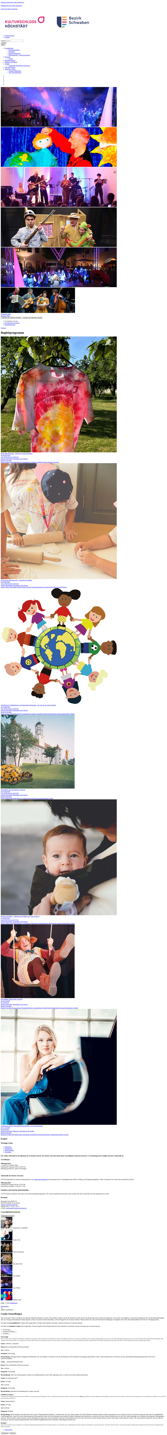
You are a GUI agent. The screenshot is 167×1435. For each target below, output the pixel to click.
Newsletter (8, 1152)
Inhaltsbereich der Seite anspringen (11, 5)
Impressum (8, 1147)
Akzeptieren (5, 1433)
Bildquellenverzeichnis (8, 1216)
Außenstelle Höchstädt (41, 1179)
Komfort (5, 1333)
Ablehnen (12, 1433)
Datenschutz (8, 1148)
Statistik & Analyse (9, 1331)
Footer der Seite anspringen (9, 9)
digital (13, 1303)
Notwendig (6, 1330)
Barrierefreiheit (9, 1150)
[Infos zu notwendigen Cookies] (11, 1330)
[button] (9, 48)
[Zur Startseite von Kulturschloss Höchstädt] (47, 32)
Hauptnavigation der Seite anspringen (12, 2)
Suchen (3, 41)
